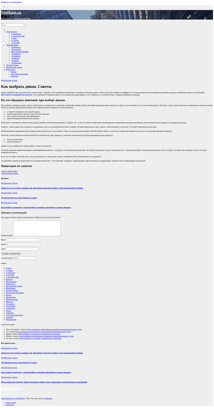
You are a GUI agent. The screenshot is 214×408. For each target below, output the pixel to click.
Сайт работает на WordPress (13, 398)
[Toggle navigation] (2, 23)
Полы (8, 311)
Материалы (11, 297)
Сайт (3, 249)
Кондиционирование (20, 52)
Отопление (10, 69)
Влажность (10, 284)
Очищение (10, 308)
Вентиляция (11, 282)
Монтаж (14, 76)
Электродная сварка (9, 173)
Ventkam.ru (11, 12)
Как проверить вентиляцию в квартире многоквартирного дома (55, 329)
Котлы (13, 72)
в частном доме (12, 277)
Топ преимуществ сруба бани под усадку (19, 198)
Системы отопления (19, 74)
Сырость (9, 317)
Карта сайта (11, 403)
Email (4, 244)
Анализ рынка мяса (9, 171)
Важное (9, 279)
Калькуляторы (12, 291)
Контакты (10, 405)
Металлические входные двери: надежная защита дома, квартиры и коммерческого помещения (44, 382)
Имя (3, 240)
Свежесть (10, 313)
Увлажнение (11, 319)
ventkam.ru (48, 398)
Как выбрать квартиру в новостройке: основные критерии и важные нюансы (36, 207)
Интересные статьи (14, 67)
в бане (8, 268)
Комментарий (7, 235)
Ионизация (10, 288)
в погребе (10, 275)
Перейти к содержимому (11, 2)
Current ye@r (7, 258)
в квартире (10, 273)
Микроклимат (12, 299)
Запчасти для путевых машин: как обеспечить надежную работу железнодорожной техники (42, 188)
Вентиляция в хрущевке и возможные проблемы (39, 334)
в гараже (9, 270)
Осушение (10, 304)
